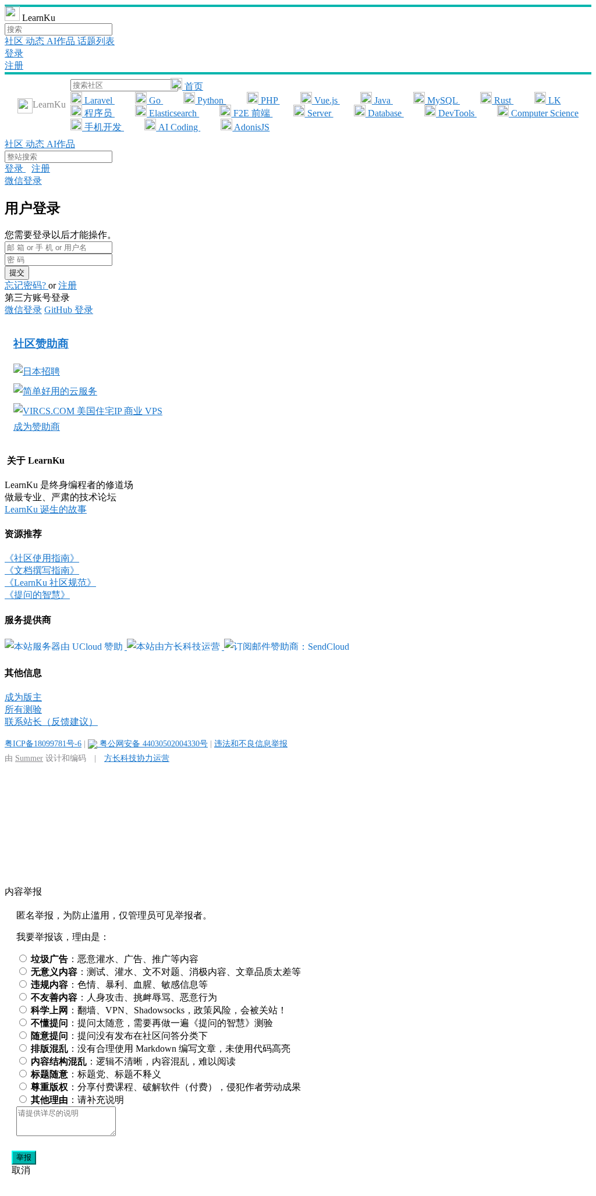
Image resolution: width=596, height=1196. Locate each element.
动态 (36, 41)
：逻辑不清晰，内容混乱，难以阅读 (133, 1061)
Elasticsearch (173, 113)
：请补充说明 (77, 1100)
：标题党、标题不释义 (96, 1074)
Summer (29, 758)
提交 (16, 272)
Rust (502, 100)
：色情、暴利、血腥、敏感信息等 (119, 984)
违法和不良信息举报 (251, 743)
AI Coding (178, 127)
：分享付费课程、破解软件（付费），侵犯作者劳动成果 (166, 1087)
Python (210, 100)
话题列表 (96, 41)
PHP (269, 100)
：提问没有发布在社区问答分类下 (119, 1036)
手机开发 (103, 127)
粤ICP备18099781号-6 (43, 743)
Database (385, 113)
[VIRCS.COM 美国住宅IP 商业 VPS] (87, 411)
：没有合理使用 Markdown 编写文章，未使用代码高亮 (160, 1048)
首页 (192, 86)
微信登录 (23, 181)
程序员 (98, 113)
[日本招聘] (36, 371)
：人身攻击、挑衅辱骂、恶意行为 (124, 997)
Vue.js (326, 100)
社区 (15, 41)
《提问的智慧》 (37, 595)
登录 (14, 53)
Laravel (98, 100)
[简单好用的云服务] (55, 391)
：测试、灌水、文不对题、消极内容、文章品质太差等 (166, 972)
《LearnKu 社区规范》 (50, 583)
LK (553, 100)
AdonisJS (250, 127)
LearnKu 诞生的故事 (46, 509)
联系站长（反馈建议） (51, 722)
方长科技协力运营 (136, 758)
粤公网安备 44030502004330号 (152, 743)
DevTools (456, 113)
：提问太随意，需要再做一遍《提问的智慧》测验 (152, 1023)
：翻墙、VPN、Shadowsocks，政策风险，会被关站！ (159, 1010)
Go (155, 100)
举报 (23, 1157)
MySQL (442, 100)
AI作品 (62, 41)
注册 (14, 65)
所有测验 (23, 709)
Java (382, 100)
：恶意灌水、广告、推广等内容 (114, 959)
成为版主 (23, 697)
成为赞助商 (36, 427)
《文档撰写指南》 (42, 570)
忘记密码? (26, 285)
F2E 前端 (251, 113)
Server (319, 113)
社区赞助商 (41, 343)
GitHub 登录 (68, 310)
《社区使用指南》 (42, 558)
